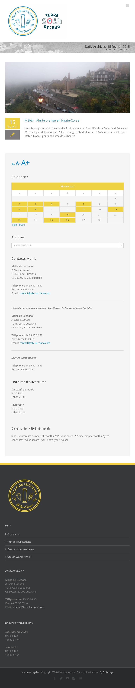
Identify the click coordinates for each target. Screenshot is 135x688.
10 (35, 209)
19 (67, 214)
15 (115, 209)
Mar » (22, 224)
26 (67, 220)
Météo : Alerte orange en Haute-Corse (52, 120)
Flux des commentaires (20, 549)
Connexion (13, 534)
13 (83, 209)
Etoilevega (108, 672)
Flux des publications (19, 541)
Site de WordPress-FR (19, 557)
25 (51, 220)
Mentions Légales (30, 672)
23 (19, 220)
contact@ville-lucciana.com (35, 293)
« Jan (14, 224)
